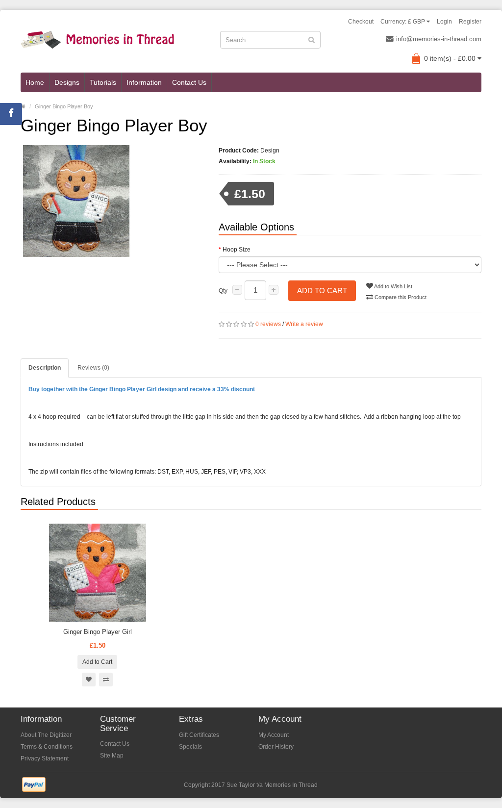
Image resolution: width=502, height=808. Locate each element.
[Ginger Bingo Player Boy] (112, 201)
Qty (223, 290)
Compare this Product (400, 297)
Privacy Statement (45, 758)
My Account (273, 735)
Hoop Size (237, 249)
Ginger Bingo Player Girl (97, 631)
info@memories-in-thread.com (438, 39)
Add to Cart (322, 290)
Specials (190, 746)
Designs (66, 82)
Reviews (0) (93, 367)
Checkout (361, 21)
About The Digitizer (46, 735)
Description (44, 367)
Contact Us (189, 82)
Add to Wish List (392, 286)
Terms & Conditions (47, 746)
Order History (276, 746)
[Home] (23, 106)
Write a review (304, 324)
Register (470, 21)
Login (444, 21)
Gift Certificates (199, 735)
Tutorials (103, 82)
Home (34, 82)
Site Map (112, 755)
